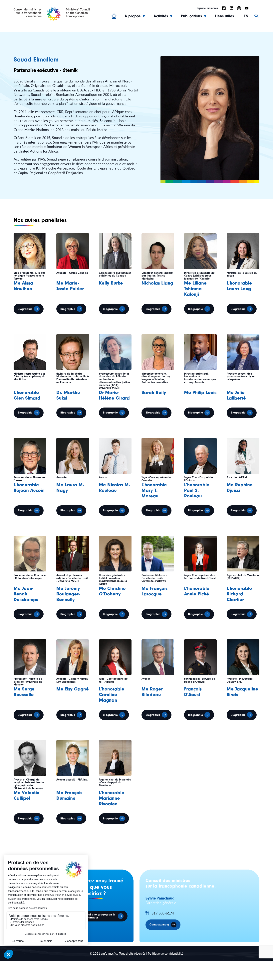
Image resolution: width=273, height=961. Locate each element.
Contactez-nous (159, 924)
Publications (191, 16)
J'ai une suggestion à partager (101, 916)
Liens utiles (224, 16)
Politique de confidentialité (165, 953)
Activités (160, 16)
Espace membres (207, 8)
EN (246, 16)
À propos (132, 16)
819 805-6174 (162, 913)
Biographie (25, 309)
